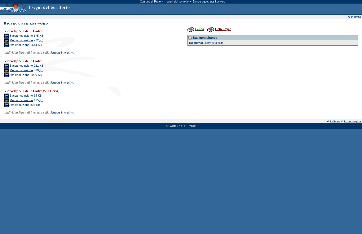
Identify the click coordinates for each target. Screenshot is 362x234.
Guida (199, 29)
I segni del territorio (177, 1)
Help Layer (223, 29)
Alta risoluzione (19, 44)
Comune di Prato (150, 1)
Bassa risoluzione (21, 35)
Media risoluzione (21, 40)
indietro (356, 16)
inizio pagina (352, 121)
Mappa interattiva (62, 52)
